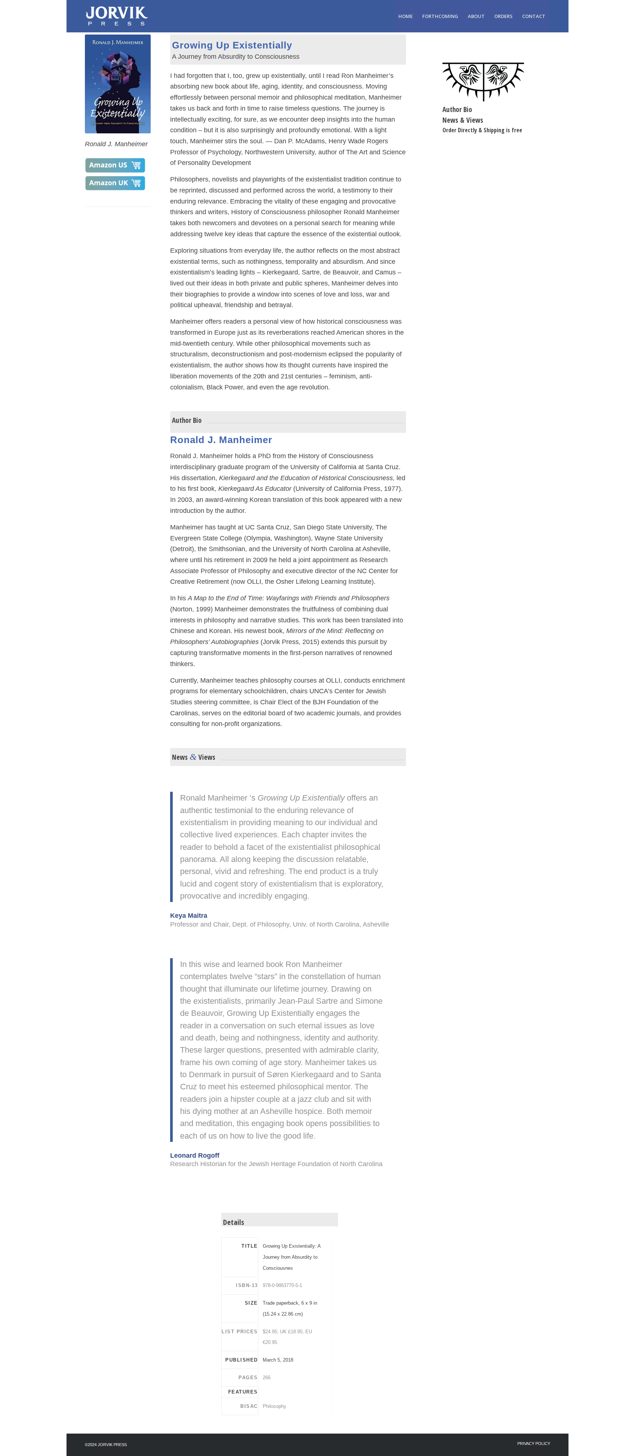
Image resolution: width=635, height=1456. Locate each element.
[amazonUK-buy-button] (115, 183)
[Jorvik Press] (120, 16)
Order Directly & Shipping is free (482, 130)
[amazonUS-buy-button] (115, 165)
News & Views (462, 120)
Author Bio (457, 109)
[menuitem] (405, 16)
